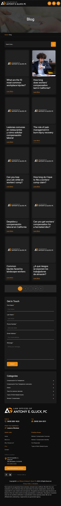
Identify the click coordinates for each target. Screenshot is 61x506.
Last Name (10, 314)
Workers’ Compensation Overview (40, 436)
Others (8, 387)
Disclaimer (35, 483)
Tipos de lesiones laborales (15, 391)
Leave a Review (13, 428)
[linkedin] (10, 474)
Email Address (11, 333)
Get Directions (12, 463)
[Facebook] (6, 474)
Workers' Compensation (13, 398)
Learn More (10, 91)
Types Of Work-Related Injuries (15, 395)
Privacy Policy (27, 483)
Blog (6, 446)
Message (10, 343)
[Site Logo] (13, 3)
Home (6, 34)
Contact (7, 449)
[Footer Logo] (30, 411)
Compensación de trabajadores (15, 380)
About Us (7, 439)
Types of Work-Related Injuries (39, 446)
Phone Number (11, 324)
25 (35, 288)
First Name (10, 305)
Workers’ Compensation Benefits (40, 439)
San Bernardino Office (15, 468)
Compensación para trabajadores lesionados (19, 384)
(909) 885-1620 (13, 421)
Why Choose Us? (9, 443)
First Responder (35, 443)
